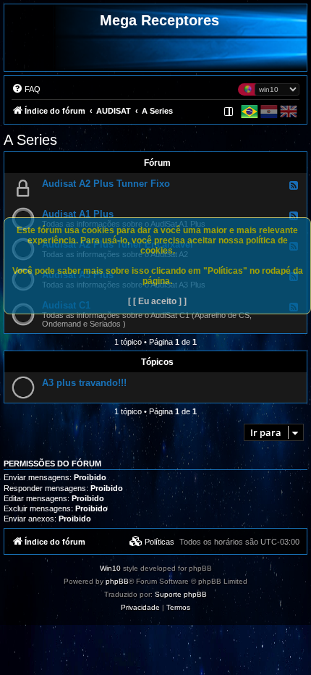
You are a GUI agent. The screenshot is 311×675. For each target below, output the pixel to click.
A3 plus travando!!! (84, 382)
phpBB (117, 581)
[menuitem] (26, 89)
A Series (30, 140)
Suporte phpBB (181, 594)
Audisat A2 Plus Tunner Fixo (106, 183)
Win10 (110, 568)
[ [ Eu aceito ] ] (157, 301)
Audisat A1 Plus (78, 214)
